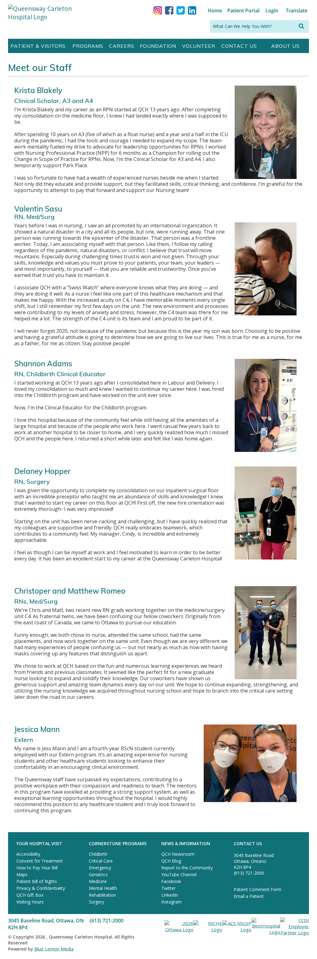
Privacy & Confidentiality (40, 888)
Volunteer (198, 46)
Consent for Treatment (39, 861)
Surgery (96, 902)
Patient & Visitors (38, 46)
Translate (296, 10)
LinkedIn (169, 895)
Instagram (171, 902)
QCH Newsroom (177, 854)
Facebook (171, 881)
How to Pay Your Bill (37, 868)
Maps (22, 874)
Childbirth (98, 854)
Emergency (100, 868)
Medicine (98, 881)
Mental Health (103, 888)
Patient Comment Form (257, 889)
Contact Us (239, 46)
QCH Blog (171, 861)
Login (271, 10)
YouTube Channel (179, 874)
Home (215, 10)
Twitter (168, 888)
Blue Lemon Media (54, 949)
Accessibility (28, 854)
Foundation (158, 46)
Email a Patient (249, 896)
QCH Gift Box (29, 895)
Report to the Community (187, 868)
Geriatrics (98, 874)
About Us (285, 46)
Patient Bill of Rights (36, 881)
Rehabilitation (102, 895)
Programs (87, 46)
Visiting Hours (30, 902)
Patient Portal (243, 10)
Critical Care (101, 861)
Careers (121, 46)
